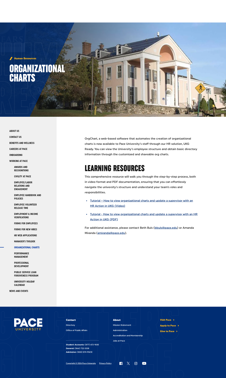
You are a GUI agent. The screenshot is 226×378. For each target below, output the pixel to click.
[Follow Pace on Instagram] (135, 363)
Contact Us (15, 137)
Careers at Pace (18, 149)
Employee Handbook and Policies (27, 197)
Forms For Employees (26, 223)
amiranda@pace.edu (111, 233)
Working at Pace (18, 161)
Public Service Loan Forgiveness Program (26, 274)
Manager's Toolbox (24, 241)
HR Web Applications (25, 235)
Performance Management (21, 255)
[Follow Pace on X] (128, 363)
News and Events (18, 291)
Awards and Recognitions (21, 169)
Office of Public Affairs (76, 330)
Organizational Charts (27, 247)
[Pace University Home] (28, 324)
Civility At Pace (22, 176)
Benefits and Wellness (21, 143)
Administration (120, 330)
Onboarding (15, 155)
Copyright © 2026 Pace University (81, 363)
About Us (14, 131)
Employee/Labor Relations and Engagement (23, 186)
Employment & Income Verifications (26, 216)
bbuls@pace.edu (166, 228)
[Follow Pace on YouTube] (144, 363)
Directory (70, 325)
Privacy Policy (105, 363)
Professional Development (21, 264)
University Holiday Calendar (24, 283)
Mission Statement (122, 325)
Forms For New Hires (25, 229)
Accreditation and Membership (128, 335)
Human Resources (25, 58)
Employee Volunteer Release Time (25, 206)
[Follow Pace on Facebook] (121, 363)
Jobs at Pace (119, 341)
